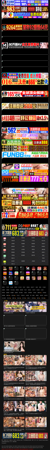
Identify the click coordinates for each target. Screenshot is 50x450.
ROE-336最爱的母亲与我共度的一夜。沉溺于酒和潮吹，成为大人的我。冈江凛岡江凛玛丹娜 (14, 430)
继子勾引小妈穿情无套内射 (9, 326)
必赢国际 (3, 289)
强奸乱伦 (23, 237)
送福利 (37, 287)
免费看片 (37, 295)
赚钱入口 (29, 298)
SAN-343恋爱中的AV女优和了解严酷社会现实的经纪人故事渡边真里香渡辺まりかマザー (35, 368)
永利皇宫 (34, 292)
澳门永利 (20, 287)
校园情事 (23, 261)
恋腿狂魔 (43, 249)
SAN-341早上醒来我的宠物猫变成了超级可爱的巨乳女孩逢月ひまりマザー (14, 384)
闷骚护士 (43, 252)
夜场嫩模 (12, 292)
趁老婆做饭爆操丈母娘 (8, 312)
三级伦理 (13, 240)
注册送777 (32, 287)
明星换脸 (23, 252)
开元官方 (18, 295)
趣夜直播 (7, 292)
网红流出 (33, 246)
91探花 (23, 246)
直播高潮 (17, 289)
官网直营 (15, 287)
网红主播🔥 (43, 298)
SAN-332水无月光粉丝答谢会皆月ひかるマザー (35, 429)
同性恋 (43, 258)
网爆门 (43, 255)
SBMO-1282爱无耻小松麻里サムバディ (34, 413)
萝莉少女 (43, 237)
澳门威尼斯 (4, 298)
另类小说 (13, 263)
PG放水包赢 (13, 289)
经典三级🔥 (9, 298)
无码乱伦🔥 (13, 295)
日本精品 (23, 240)
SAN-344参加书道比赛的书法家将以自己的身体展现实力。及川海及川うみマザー (14, 368)
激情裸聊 (3, 295)
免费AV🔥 (38, 298)
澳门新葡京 (21, 292)
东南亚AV (43, 243)
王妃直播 (38, 289)
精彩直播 (21, 289)
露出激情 (23, 255)
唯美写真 (33, 255)
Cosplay (33, 240)
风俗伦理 (43, 261)
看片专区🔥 (24, 298)
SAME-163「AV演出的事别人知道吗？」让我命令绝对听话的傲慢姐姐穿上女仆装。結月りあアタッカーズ (14, 414)
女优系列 (23, 249)
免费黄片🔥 (8, 295)
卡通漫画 (13, 255)
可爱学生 (33, 249)
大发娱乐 (25, 292)
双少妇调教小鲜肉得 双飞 (31, 339)
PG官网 (7, 287)
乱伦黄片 (42, 289)
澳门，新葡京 (32, 295)
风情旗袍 (13, 252)
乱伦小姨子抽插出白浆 (8, 352)
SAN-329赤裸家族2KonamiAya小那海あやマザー (36, 399)
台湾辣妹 (13, 243)
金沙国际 (27, 295)
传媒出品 (13, 258)
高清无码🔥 (34, 298)
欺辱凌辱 (13, 246)
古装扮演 (13, 249)
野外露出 (43, 246)
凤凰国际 (7, 289)
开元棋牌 (11, 287)
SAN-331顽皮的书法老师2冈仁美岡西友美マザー (14, 399)
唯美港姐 (33, 243)
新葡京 (40, 287)
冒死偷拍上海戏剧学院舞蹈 (31, 326)
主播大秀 (33, 289)
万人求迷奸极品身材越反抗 (9, 339)
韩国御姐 (23, 243)
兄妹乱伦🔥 (19, 298)
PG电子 (24, 287)
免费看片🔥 (39, 292)
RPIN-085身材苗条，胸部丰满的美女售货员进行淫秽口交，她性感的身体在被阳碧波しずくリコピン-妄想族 (36, 384)
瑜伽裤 (33, 252)
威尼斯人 (3, 287)
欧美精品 (33, 237)
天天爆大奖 (23, 295)
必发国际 (16, 292)
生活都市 (13, 261)
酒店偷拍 (29, 289)
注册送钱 (28, 287)
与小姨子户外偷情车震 (30, 312)
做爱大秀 (41, 295)
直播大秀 (45, 295)
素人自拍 (43, 240)
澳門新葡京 (30, 292)
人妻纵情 (33, 261)
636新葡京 (44, 292)
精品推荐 (13, 237)
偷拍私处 (3, 292)
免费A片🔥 (14, 298)
